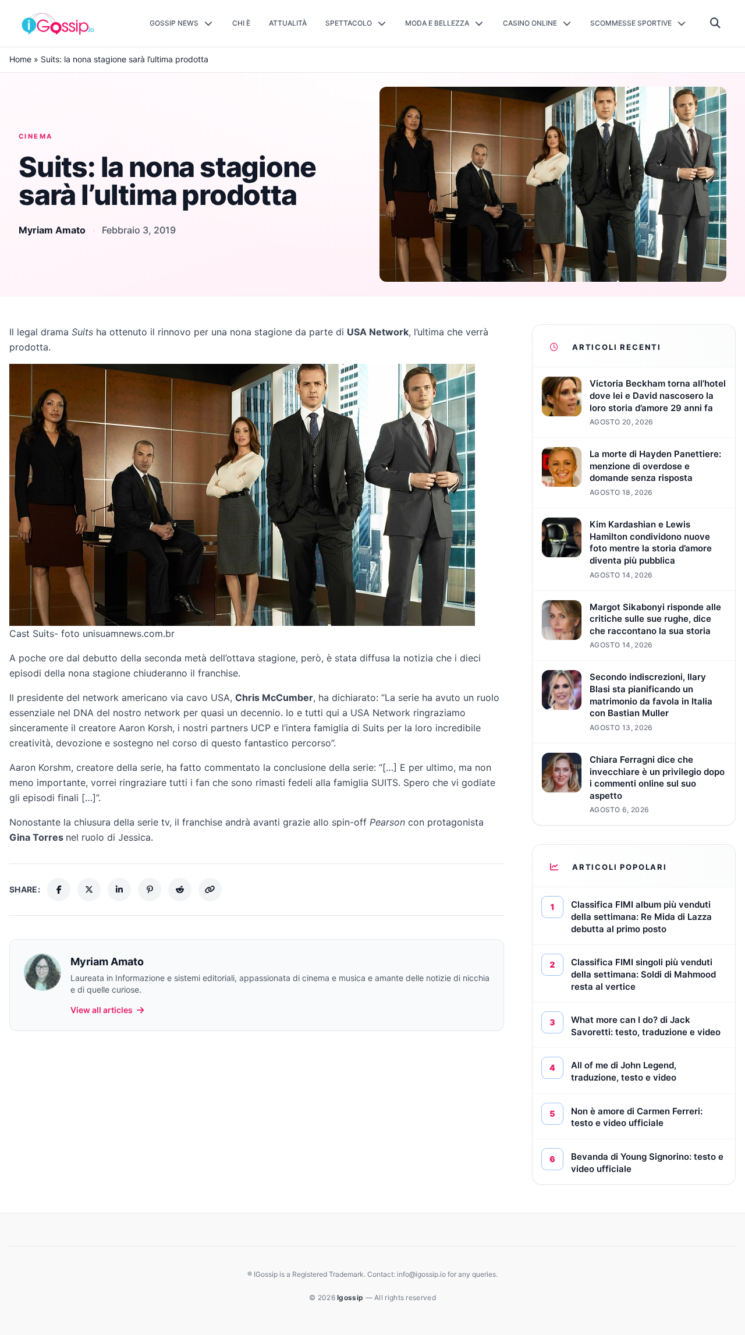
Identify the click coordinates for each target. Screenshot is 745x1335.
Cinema (36, 136)
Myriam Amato (52, 230)
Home (20, 59)
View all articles (101, 1010)
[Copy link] (210, 889)
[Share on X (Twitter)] (89, 889)
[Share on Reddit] (179, 889)
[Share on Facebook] (58, 889)
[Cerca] (715, 23)
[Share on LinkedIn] (119, 889)
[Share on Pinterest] (149, 889)
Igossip (351, 1297)
